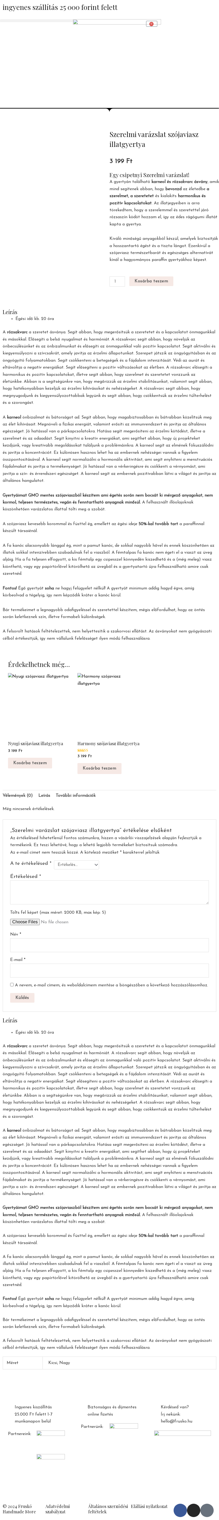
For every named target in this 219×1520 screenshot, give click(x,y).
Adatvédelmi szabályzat (57, 1508)
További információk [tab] (76, 796)
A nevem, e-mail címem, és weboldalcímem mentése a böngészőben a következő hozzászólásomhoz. (111, 985)
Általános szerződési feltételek (108, 1508)
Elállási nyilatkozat (149, 1506)
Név (15, 934)
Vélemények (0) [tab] (18, 796)
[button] (36, 20)
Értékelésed (25, 876)
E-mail (17, 960)
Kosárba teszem (151, 281)
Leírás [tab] (44, 796)
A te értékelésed (31, 863)
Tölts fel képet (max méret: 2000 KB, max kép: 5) (58, 913)
